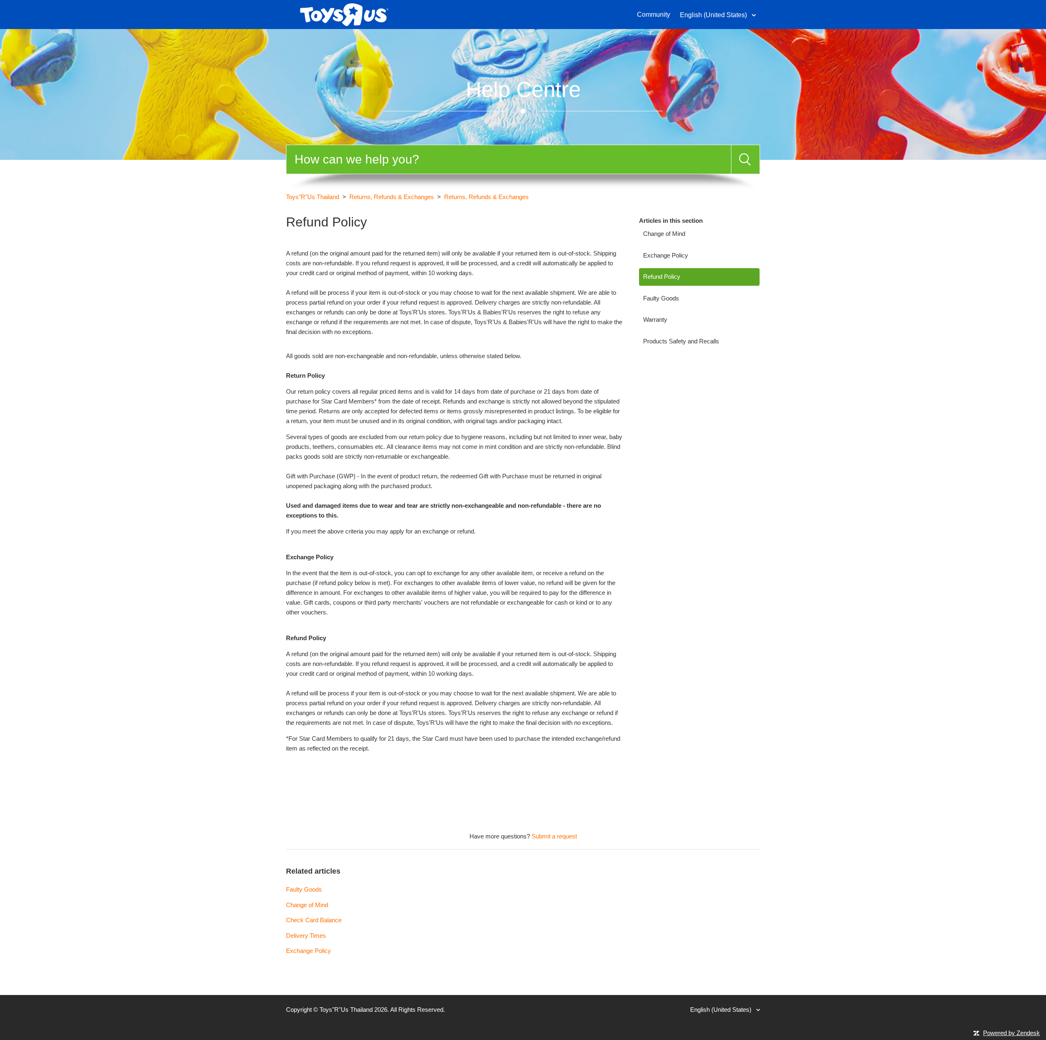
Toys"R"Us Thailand (312, 196)
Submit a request (554, 836)
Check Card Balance (314, 920)
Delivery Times (306, 935)
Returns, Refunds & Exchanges (391, 196)
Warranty (655, 319)
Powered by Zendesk (1011, 1032)
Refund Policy (661, 276)
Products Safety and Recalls (681, 341)
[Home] (344, 13)
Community (653, 14)
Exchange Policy (665, 255)
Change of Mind (664, 233)
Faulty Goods (661, 298)
